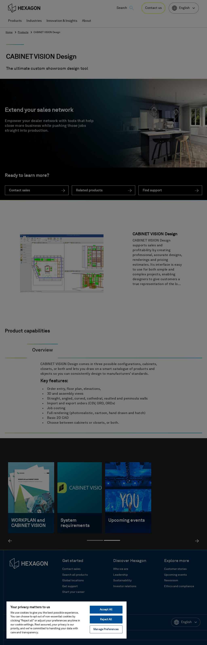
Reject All (106, 619)
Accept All (106, 609)
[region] (66, 620)
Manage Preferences (106, 629)
